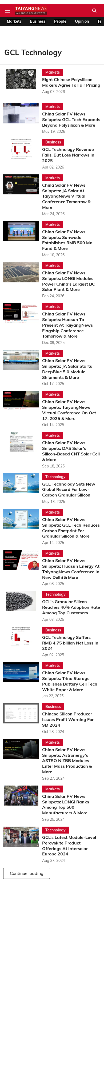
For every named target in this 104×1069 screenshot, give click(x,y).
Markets (14, 21)
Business (38, 21)
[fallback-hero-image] (22, 82)
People (60, 21)
